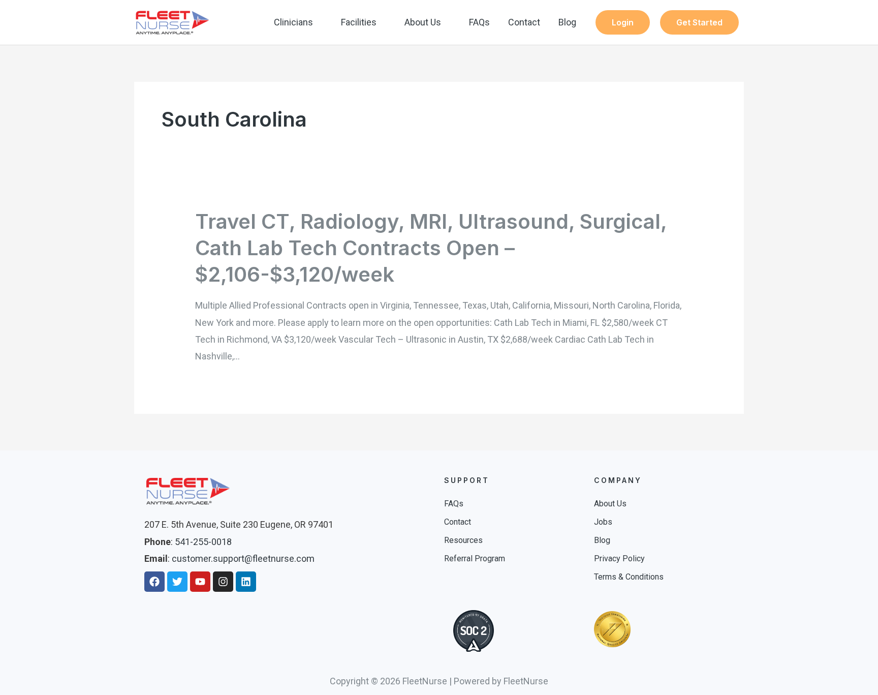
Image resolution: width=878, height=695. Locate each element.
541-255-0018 (203, 541)
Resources (463, 540)
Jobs (603, 522)
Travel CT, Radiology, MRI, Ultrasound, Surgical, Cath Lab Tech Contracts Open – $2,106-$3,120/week (431, 248)
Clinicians (293, 22)
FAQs (479, 22)
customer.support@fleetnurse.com (243, 558)
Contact (524, 22)
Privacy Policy (619, 558)
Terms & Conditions (629, 577)
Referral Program (474, 558)
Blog (567, 22)
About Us (422, 22)
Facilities (359, 22)
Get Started (699, 22)
